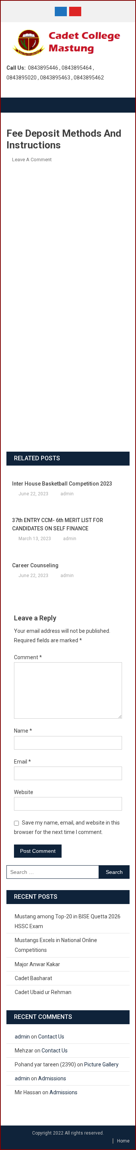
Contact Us (51, 1037)
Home (123, 1141)
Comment (28, 657)
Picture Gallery (101, 1064)
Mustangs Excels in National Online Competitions (56, 945)
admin (67, 493)
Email (22, 762)
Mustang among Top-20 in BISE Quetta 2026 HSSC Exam (68, 921)
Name (23, 731)
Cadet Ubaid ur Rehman (43, 992)
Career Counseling (35, 565)
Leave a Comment (32, 159)
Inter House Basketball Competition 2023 (62, 484)
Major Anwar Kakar (37, 964)
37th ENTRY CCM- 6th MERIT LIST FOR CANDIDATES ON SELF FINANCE (57, 524)
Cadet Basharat (33, 978)
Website (23, 792)
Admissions (52, 1078)
